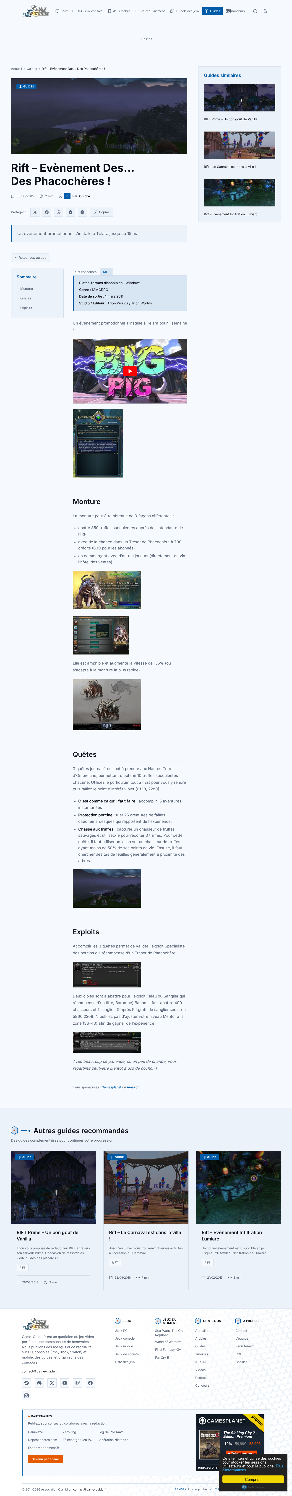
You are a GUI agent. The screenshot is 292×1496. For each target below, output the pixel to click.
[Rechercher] (255, 11)
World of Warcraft (168, 1342)
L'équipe (241, 1338)
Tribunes (201, 1354)
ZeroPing (69, 1432)
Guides (32, 69)
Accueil (16, 69)
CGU (238, 1354)
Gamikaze (35, 1432)
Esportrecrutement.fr (43, 1448)
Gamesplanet (111, 1087)
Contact (241, 1330)
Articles (200, 1338)
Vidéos (200, 1370)
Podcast (201, 1378)
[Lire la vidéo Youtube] (130, 371)
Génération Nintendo (112, 1440)
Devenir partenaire (45, 1459)
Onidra (84, 196)
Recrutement (245, 1346)
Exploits (26, 308)
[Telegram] (70, 212)
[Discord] (39, 1383)
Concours (202, 1385)
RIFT (106, 272)
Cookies (241, 1362)
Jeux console (125, 1338)
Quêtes (25, 298)
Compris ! (253, 1479)
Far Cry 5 (162, 1357)
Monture (26, 288)
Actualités (202, 1330)
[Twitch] (77, 1383)
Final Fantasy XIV (168, 1349)
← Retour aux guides (30, 257)
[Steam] (26, 1383)
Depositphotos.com (42, 1440)
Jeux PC (121, 1330)
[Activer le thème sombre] (265, 11)
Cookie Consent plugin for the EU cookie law (253, 1487)
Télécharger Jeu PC (77, 1440)
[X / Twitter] (52, 1383)
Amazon (133, 1087)
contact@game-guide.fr (40, 1371)
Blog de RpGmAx (110, 1432)
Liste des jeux (125, 1362)
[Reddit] (82, 212)
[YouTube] (64, 1383)
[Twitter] (34, 212)
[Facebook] (46, 212)
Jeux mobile (124, 1346)
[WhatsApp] (58, 212)
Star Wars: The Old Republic (169, 1333)
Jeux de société (127, 1354)
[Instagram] (26, 1395)
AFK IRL (201, 1362)
